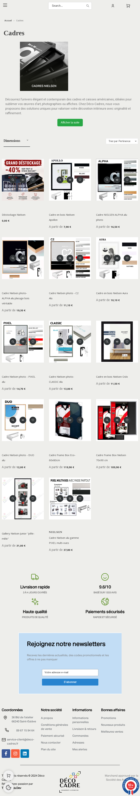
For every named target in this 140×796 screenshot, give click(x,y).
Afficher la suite (70, 122)
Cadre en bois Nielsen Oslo (112, 376)
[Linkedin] (24, 753)
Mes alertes (79, 749)
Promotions (108, 718)
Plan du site (48, 749)
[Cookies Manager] (8, 787)
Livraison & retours (84, 729)
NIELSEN (55, 532)
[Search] (88, 6)
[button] (27, 140)
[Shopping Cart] (8, 775)
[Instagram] (15, 753)
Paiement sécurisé (52, 736)
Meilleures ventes (112, 732)
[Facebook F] (6, 753)
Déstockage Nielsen (13, 214)
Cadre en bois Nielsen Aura (112, 293)
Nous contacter (51, 742)
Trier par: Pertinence (119, 141)
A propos (47, 718)
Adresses (78, 742)
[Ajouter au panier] (70, 420)
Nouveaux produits (113, 725)
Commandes (80, 736)
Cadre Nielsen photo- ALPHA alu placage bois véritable (15, 298)
